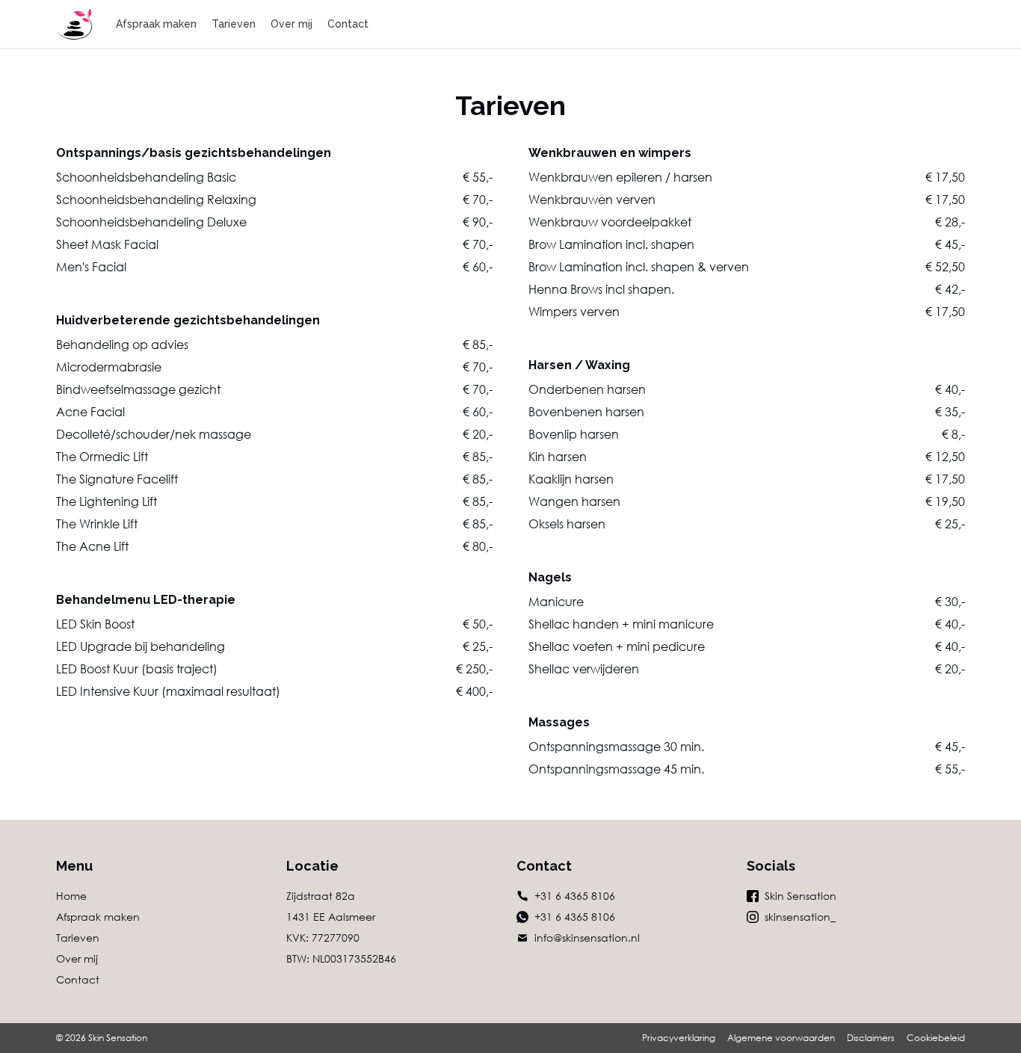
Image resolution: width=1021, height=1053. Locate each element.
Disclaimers (871, 1037)
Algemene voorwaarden (781, 1037)
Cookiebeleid (936, 1037)
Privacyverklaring (678, 1037)
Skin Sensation (800, 895)
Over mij (291, 24)
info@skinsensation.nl (587, 937)
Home (71, 895)
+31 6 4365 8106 (574, 895)
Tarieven (234, 24)
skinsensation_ (800, 916)
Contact (347, 24)
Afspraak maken (156, 24)
